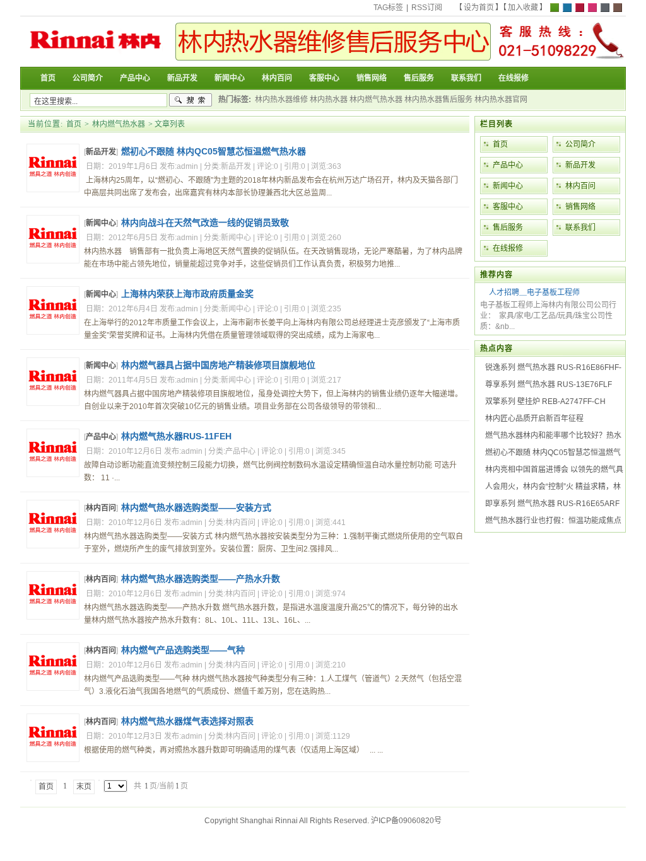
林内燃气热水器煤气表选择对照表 (187, 721)
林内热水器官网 (500, 99)
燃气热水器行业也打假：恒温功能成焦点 (553, 520)
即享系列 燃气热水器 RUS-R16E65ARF (552, 503)
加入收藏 (523, 7)
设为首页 (479, 7)
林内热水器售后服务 (438, 99)
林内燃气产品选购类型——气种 (183, 650)
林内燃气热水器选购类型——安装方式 (196, 507)
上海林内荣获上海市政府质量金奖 (187, 294)
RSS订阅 (426, 7)
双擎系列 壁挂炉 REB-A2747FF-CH (545, 401)
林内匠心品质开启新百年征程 (534, 418)
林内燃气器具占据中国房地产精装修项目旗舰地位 (218, 365)
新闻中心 (101, 223)
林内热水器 (329, 99)
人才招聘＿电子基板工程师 (534, 292)
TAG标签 (388, 7)
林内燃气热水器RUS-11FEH (176, 436)
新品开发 (101, 151)
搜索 (190, 100)
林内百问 (101, 508)
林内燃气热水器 (375, 99)
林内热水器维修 (281, 99)
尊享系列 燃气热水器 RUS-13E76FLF (548, 384)
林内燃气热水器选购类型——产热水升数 (200, 579)
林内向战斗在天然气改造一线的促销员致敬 (205, 222)
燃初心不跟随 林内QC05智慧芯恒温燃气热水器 (213, 151)
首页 (73, 124)
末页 (83, 786)
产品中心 (101, 436)
